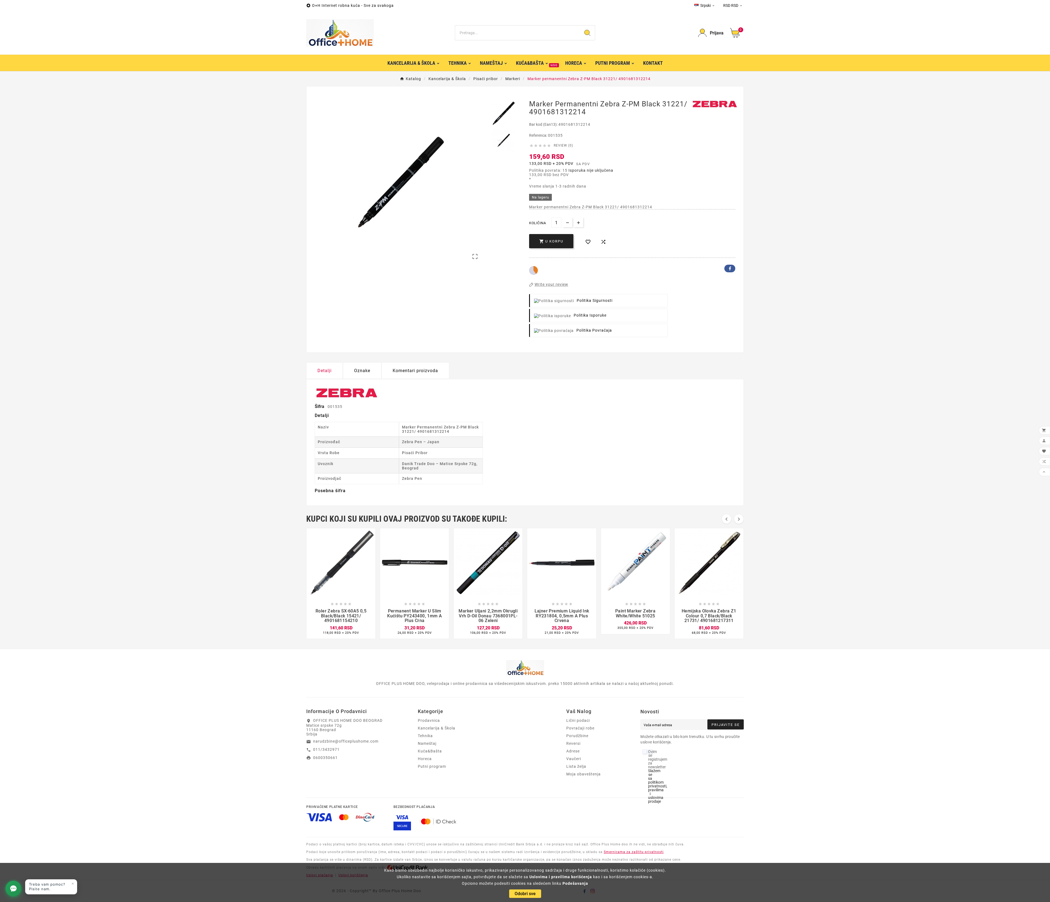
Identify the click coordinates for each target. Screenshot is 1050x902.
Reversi (573, 743)
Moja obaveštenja (583, 774)
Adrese (573, 751)
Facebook (729, 268)
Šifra (320, 406)
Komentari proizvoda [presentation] (415, 370)
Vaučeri (573, 759)
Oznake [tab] (362, 370)
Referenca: (538, 135)
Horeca (425, 759)
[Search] (587, 33)
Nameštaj (427, 743)
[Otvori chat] (13, 889)
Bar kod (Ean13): (543, 124)
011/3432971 (326, 749)
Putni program (432, 766)
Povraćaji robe (580, 728)
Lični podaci (578, 720)
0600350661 (325, 757)
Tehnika (425, 736)
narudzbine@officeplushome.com (345, 741)
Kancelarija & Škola (436, 728)
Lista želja (576, 766)
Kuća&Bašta (430, 751)
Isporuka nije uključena (590, 170)
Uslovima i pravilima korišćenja (560, 877)
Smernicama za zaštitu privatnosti (634, 852)
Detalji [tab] (324, 370)
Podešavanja (575, 883)
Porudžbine (577, 736)
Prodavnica (429, 720)
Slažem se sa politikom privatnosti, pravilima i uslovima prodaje (657, 786)
